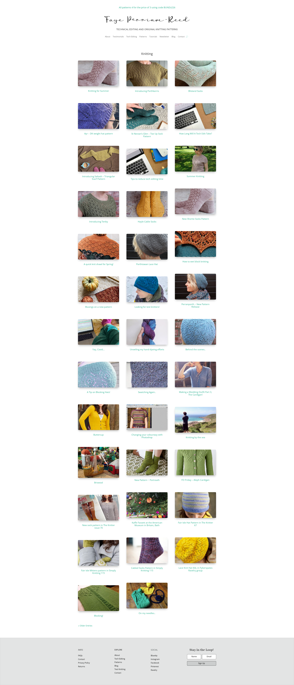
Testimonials (118, 37)
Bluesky (154, 655)
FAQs (80, 655)
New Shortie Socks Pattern (195, 218)
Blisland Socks (195, 91)
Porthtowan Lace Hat (147, 264)
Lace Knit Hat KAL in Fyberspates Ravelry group (195, 569)
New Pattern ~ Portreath (147, 480)
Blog (173, 37)
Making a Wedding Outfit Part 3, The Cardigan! (195, 393)
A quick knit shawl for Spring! (98, 264)
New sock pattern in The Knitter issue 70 (98, 526)
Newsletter (164, 37)
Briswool (98, 482)
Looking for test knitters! (147, 306)
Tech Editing (131, 37)
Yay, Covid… (98, 349)
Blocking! (98, 615)
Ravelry (154, 670)
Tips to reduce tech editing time (147, 178)
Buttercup (98, 434)
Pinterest (155, 666)
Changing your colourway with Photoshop (147, 436)
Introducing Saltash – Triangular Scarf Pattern (98, 178)
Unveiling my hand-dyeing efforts (147, 349)
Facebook (155, 663)
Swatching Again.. (147, 392)
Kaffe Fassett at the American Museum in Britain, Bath (147, 524)
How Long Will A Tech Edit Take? (195, 133)
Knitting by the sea (195, 437)
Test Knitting (119, 669)
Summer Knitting (195, 176)
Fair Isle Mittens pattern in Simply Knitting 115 (98, 572)
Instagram (155, 659)
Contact (181, 37)
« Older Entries (85, 625)
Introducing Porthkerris (147, 91)
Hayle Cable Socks (147, 221)
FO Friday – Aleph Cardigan (195, 479)
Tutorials (153, 37)
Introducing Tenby (98, 221)
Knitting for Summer (98, 90)
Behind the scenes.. (195, 349)
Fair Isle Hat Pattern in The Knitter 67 (195, 524)
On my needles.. (147, 613)
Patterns (143, 37)
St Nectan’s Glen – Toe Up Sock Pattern (147, 135)
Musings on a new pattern (98, 306)
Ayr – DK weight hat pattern (98, 133)
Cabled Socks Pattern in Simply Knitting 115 (147, 569)
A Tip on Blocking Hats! (98, 392)
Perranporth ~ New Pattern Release (195, 305)
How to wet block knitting (195, 261)
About (107, 37)
